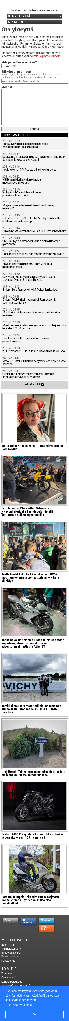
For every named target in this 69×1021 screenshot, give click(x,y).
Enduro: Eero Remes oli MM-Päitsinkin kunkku (30, 288)
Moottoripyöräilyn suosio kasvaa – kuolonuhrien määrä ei (31, 312)
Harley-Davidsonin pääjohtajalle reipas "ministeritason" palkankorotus (25, 144)
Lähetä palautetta (11, 981)
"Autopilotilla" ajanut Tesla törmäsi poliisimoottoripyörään (22, 192)
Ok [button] (34, 1014)
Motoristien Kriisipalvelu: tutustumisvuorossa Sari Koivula (32, 447)
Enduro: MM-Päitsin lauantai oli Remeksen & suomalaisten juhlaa (29, 299)
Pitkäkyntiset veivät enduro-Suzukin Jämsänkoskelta (34, 230)
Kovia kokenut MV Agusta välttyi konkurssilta (29, 168)
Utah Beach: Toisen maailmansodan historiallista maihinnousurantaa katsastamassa (33, 773)
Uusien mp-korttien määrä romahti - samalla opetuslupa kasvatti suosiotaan (28, 374)
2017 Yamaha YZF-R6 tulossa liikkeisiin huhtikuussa (33, 350)
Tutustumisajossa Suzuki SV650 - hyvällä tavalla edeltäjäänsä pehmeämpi (31, 218)
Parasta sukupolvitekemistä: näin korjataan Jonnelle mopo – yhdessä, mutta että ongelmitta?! (30, 900)
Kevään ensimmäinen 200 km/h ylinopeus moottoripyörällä (27, 264)
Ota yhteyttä (8, 977)
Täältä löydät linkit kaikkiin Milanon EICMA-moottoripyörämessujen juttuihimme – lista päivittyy (30, 577)
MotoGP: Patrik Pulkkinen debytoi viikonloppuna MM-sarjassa (34, 361)
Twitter (46, 920)
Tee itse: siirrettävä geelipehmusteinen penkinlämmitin (25, 338)
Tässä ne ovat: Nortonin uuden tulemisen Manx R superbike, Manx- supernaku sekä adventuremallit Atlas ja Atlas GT (33, 643)
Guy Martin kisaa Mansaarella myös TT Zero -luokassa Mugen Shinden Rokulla (29, 276)
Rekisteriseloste (10, 956)
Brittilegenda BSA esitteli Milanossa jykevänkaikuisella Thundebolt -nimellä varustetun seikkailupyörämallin (27, 512)
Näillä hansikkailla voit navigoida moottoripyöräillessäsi (21, 179)
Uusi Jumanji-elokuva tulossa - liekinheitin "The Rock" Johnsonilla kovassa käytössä (34, 156)
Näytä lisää (34, 384)
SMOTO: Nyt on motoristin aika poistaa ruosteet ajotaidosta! (31, 241)
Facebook (27, 922)
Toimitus (9, 969)
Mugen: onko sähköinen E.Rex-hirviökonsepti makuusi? (29, 205)
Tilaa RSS (45, 928)
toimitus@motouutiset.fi (45, 56)
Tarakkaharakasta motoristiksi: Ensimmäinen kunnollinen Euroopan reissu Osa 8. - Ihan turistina (31, 709)
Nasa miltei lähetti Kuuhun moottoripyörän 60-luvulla (33, 253)
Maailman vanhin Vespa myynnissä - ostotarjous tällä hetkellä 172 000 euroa (34, 325)
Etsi (9, 920)
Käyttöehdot (8, 960)
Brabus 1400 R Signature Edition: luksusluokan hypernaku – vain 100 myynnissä (32, 836)
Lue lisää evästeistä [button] (19, 1004)
